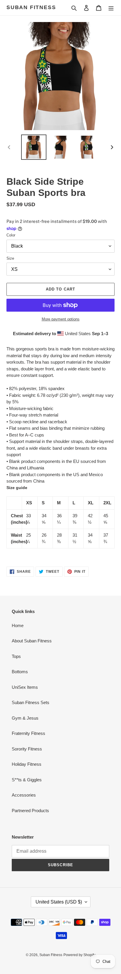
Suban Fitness (31, 7)
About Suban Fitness (32, 640)
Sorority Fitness (27, 748)
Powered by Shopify (79, 955)
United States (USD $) (59, 901)
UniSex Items (25, 687)
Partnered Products (30, 810)
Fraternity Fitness (28, 733)
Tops (16, 656)
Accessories (24, 794)
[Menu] (111, 7)
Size (10, 258)
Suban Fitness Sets (30, 702)
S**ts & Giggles (27, 779)
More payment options (61, 319)
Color (10, 235)
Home (17, 625)
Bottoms (20, 671)
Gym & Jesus (25, 718)
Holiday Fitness (26, 764)
